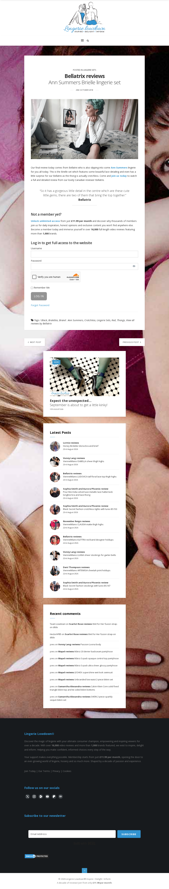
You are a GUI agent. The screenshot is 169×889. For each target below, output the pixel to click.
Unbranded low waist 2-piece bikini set (85, 679)
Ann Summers (119, 167)
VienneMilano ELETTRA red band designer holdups (88, 538)
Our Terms (44, 771)
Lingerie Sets (89, 70)
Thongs (121, 320)
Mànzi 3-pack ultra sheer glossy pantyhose (88, 665)
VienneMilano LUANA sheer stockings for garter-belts (89, 553)
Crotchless (89, 320)
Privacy (56, 771)
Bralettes (53, 320)
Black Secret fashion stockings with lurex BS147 (86, 584)
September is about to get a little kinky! (78, 403)
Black (44, 320)
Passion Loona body (79, 644)
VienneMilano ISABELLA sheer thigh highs (83, 460)
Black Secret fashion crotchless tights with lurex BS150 (90, 507)
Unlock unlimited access (45, 221)
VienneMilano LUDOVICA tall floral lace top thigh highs (90, 475)
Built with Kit (85, 843)
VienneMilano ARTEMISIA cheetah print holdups (86, 569)
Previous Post (131, 342)
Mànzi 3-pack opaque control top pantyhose (88, 658)
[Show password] (134, 266)
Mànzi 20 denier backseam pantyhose (85, 651)
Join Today (30, 771)
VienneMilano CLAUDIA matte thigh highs (83, 523)
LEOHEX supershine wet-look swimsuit (85, 672)
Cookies (67, 771)
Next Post (35, 342)
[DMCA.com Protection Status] (36, 857)
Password (36, 260)
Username (36, 248)
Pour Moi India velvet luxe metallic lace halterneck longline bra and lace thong (88, 491)
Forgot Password (40, 305)
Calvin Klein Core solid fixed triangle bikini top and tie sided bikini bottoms (84, 688)
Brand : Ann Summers (71, 320)
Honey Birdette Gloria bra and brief (80, 444)
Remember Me (41, 287)
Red (114, 320)
